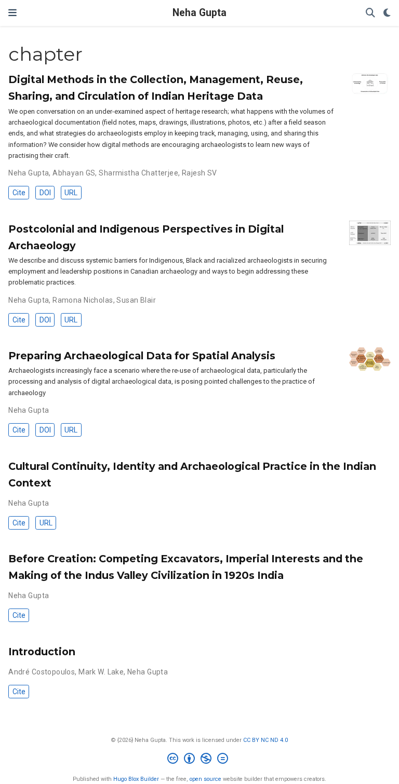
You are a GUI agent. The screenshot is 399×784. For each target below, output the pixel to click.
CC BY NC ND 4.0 (265, 740)
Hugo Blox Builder (136, 779)
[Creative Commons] (199, 759)
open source (205, 779)
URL (70, 192)
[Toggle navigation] (12, 13)
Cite (18, 192)
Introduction (41, 651)
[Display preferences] (387, 13)
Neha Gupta (199, 13)
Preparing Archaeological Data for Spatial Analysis (141, 355)
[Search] (370, 13)
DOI (45, 192)
